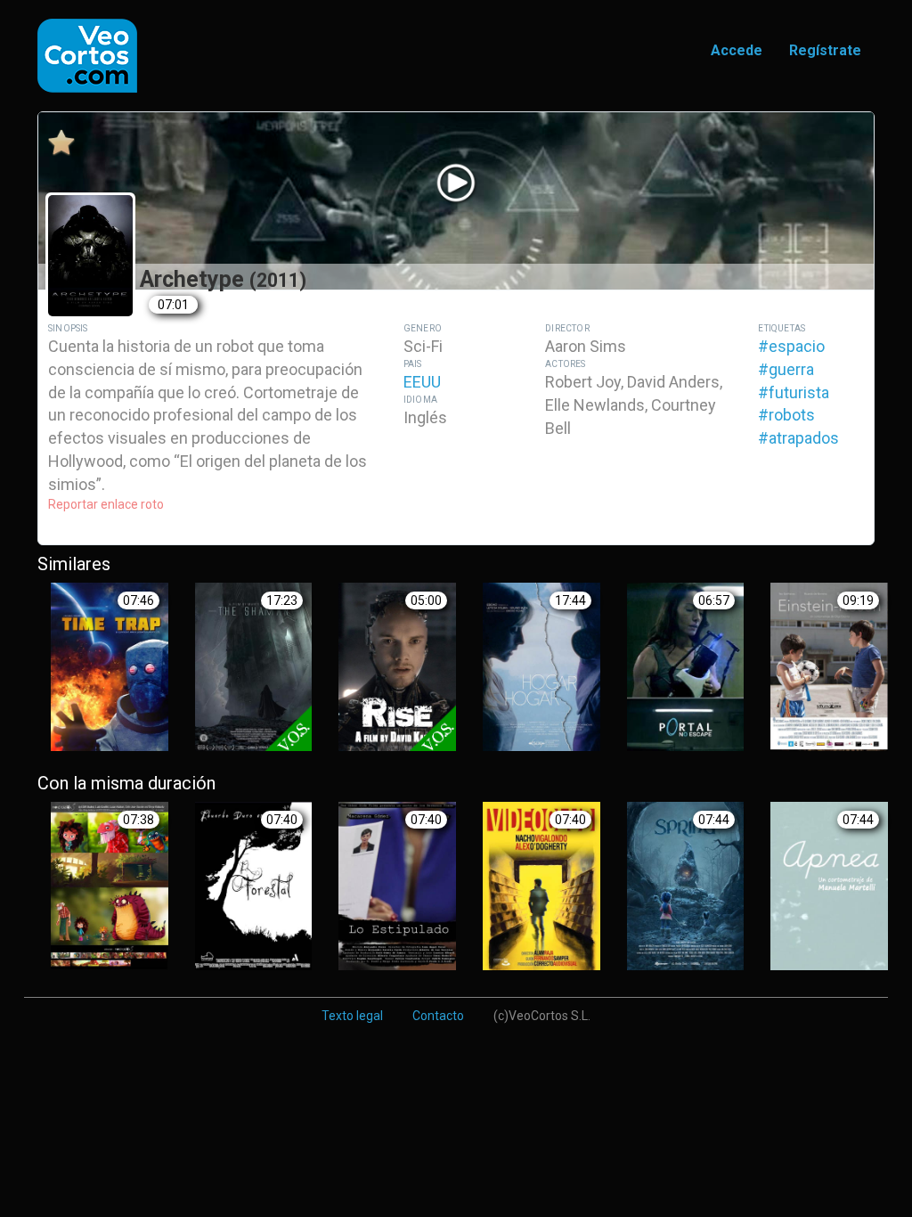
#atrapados (798, 438)
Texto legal (352, 1016)
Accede (736, 50)
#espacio (791, 346)
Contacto (438, 1016)
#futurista (793, 392)
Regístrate (825, 50)
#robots (786, 414)
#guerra (786, 369)
